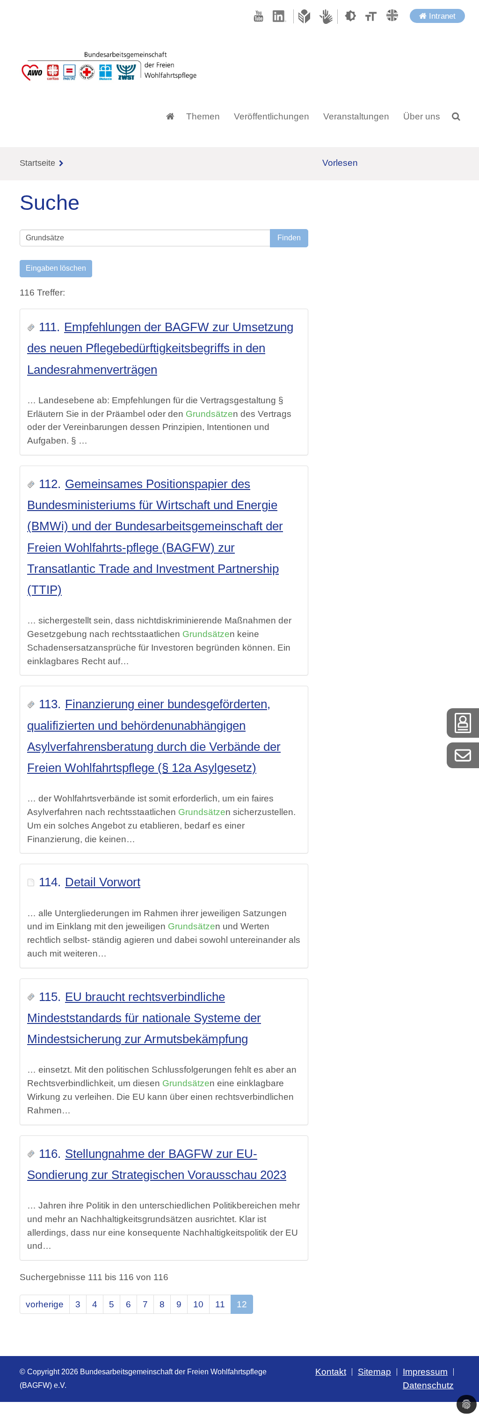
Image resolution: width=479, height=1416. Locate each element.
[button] (456, 116)
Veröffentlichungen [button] (271, 116)
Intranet (441, 16)
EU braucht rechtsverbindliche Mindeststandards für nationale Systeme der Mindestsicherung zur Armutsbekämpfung (144, 1017)
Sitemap (374, 1372)
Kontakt (330, 1372)
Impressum (425, 1372)
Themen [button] (203, 116)
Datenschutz (428, 1385)
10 (198, 1304)
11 (220, 1304)
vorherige (45, 1304)
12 (242, 1304)
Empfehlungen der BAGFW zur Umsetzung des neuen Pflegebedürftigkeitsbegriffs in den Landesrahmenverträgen (160, 348)
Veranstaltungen (356, 116)
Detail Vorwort (102, 882)
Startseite (37, 163)
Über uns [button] (421, 116)
